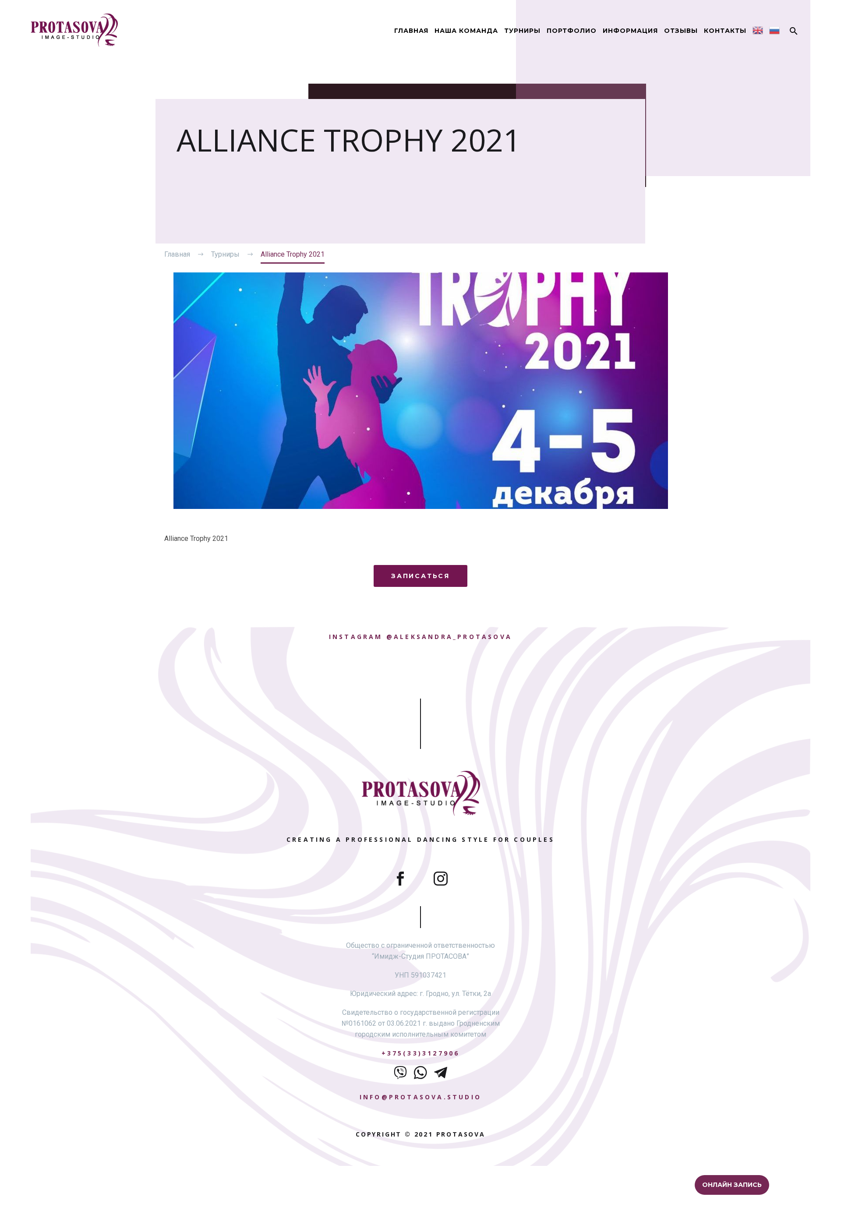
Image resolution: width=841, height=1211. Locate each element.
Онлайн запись (733, 1185)
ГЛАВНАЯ (411, 31)
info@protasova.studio (420, 1097)
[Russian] (774, 30)
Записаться (420, 576)
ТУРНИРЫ (522, 31)
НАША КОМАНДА (466, 31)
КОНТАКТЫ (725, 31)
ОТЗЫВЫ (681, 31)
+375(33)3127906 (421, 1053)
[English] (758, 30)
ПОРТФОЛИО (572, 31)
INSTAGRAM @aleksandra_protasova (420, 636)
